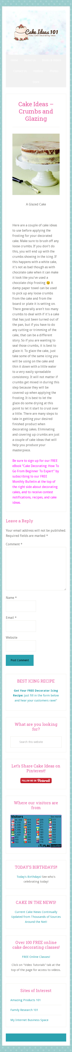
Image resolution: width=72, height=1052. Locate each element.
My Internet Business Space (29, 1020)
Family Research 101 (24, 1010)
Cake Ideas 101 (36, 32)
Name (11, 598)
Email (11, 618)
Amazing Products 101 (25, 1000)
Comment (14, 544)
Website (11, 637)
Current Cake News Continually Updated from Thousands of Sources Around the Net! (36, 917)
